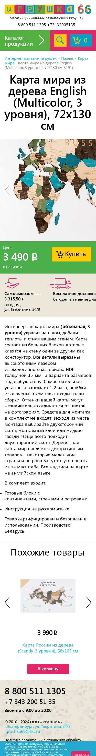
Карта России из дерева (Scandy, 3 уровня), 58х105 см (48, 647)
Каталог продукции (19, 40)
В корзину (48, 668)
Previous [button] (7, 190)
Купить (75, 253)
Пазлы (67, 58)
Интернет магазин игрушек (31, 58)
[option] (48, 190)
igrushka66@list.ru (22, 731)
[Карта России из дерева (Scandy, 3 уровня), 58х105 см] (48, 596)
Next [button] (88, 190)
